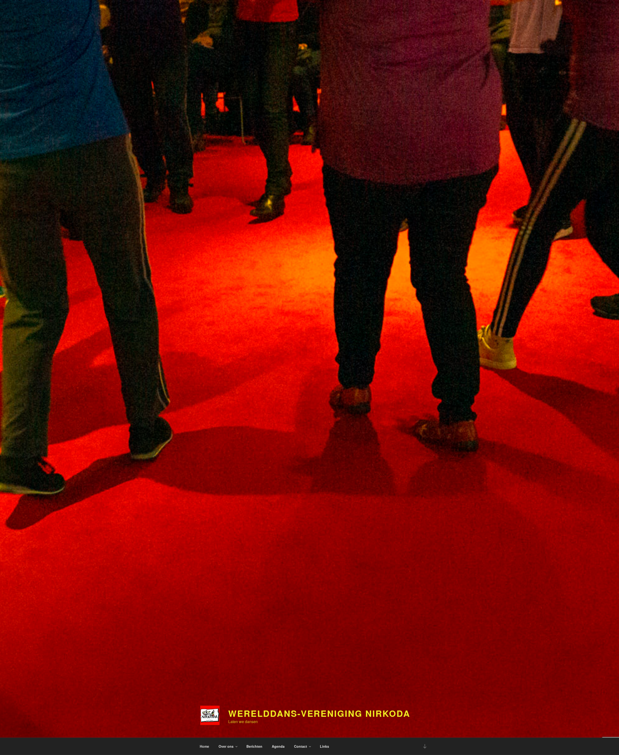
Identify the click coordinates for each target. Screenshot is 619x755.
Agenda (278, 746)
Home (204, 746)
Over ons (226, 746)
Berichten (254, 746)
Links (324, 746)
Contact (300, 746)
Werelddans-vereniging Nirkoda (319, 713)
